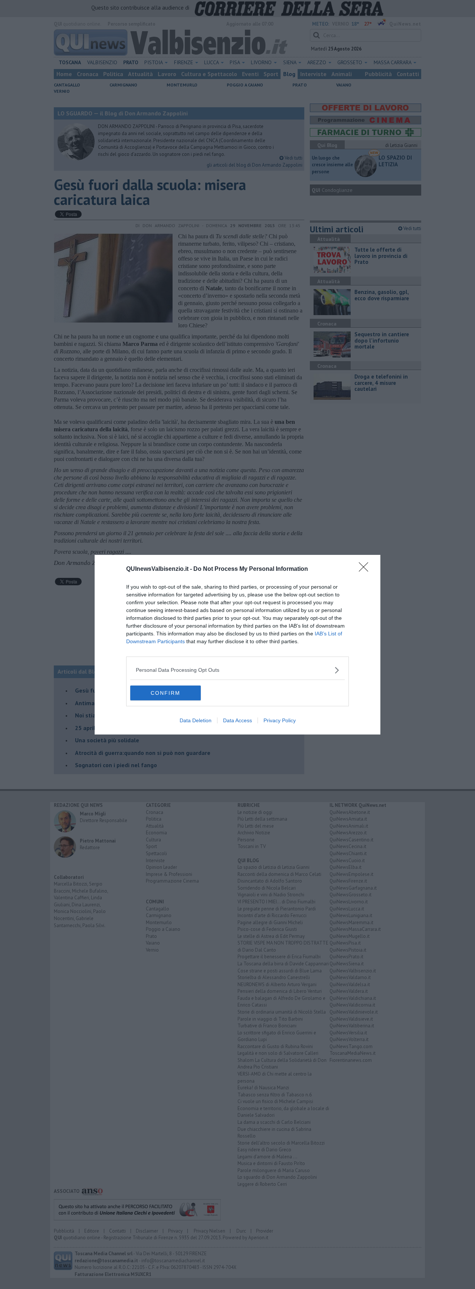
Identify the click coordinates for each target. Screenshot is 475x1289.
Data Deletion (196, 720)
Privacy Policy (279, 720)
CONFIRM (165, 693)
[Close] (366, 569)
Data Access (237, 720)
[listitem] (237, 670)
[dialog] (237, 645)
